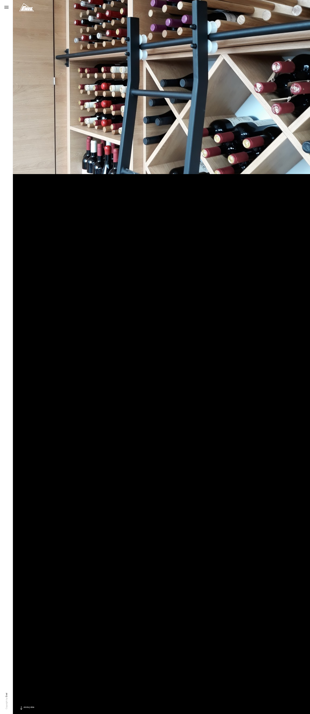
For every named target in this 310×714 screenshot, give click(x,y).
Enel (6, 695)
